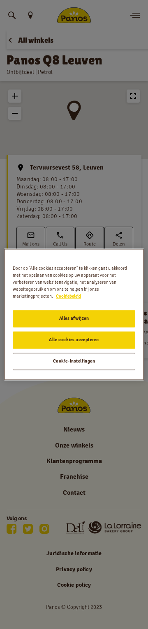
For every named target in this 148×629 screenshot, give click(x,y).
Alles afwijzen (74, 318)
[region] (74, 314)
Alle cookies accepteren (74, 340)
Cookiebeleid (68, 296)
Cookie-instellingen (74, 361)
